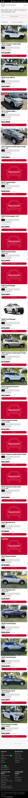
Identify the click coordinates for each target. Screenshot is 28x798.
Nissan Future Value (6, 781)
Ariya (2, 765)
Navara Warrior (5, 769)
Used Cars (18, 757)
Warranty (3, 782)
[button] (25, 5)
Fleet (16, 775)
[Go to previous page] (9, 743)
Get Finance (14, 55)
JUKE (2, 753)
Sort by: (14, 22)
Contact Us (18, 777)
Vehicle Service (5, 775)
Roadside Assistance (7, 788)
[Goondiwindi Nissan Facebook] (2, 1)
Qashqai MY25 (5, 755)
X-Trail (2, 757)
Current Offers (19, 759)
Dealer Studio (10, 796)
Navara (3, 762)
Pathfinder (4, 759)
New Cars (17, 753)
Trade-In (17, 762)
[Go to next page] (20, 743)
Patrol (2, 760)
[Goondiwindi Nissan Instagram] (3, 1)
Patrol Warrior (5, 767)
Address (15, 1)
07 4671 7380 (22, 1)
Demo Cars (18, 755)
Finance (17, 760)
